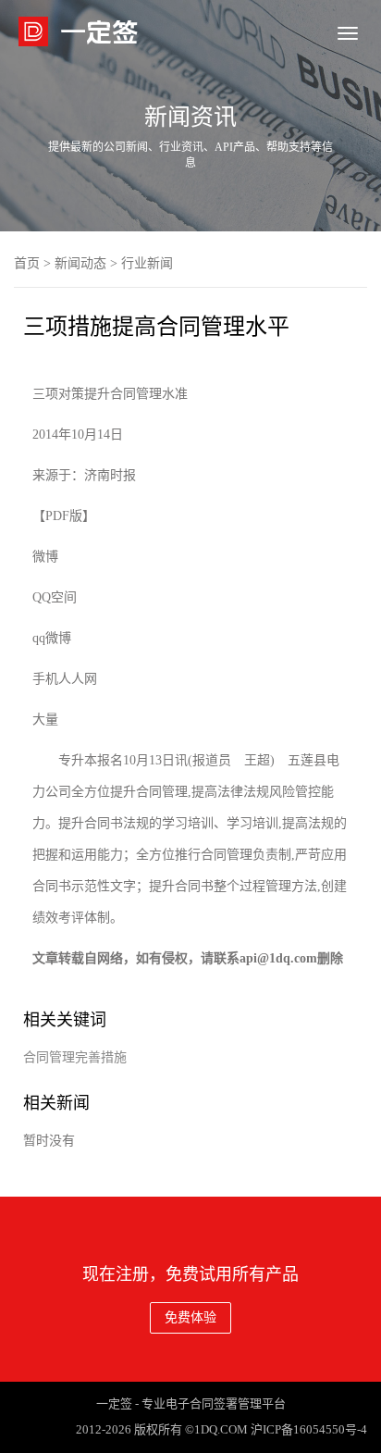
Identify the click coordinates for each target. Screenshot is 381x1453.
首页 (27, 263)
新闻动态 (80, 263)
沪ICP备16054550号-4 (309, 1429)
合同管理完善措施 (75, 1057)
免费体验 (190, 1317)
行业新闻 (147, 263)
